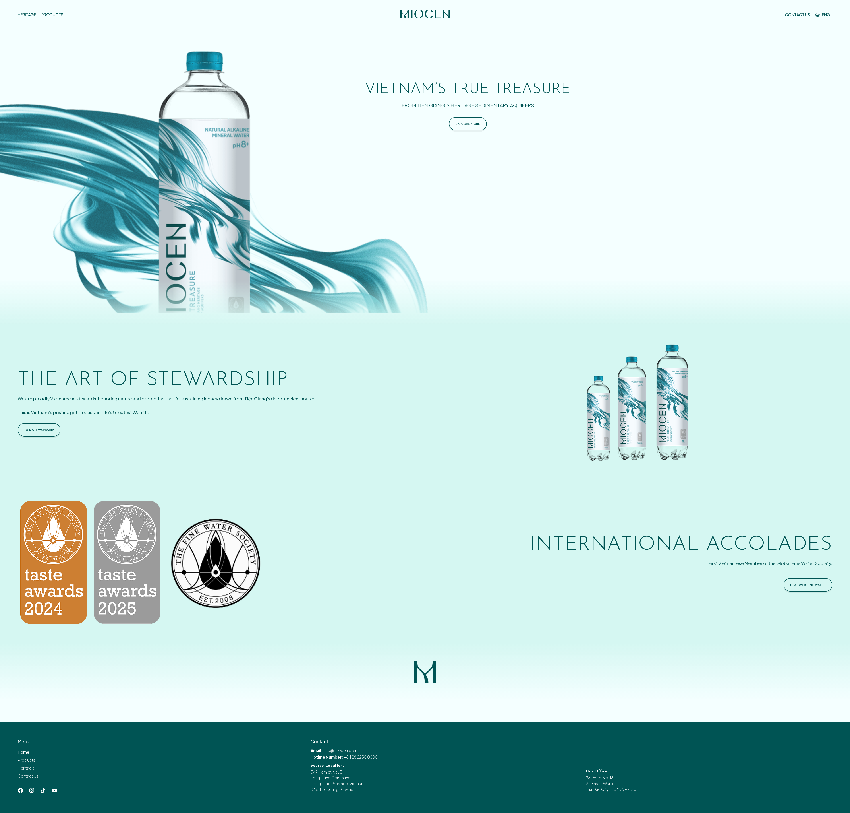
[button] (823, 14)
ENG (826, 14)
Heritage (27, 14)
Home (23, 752)
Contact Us (797, 14)
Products (52, 14)
